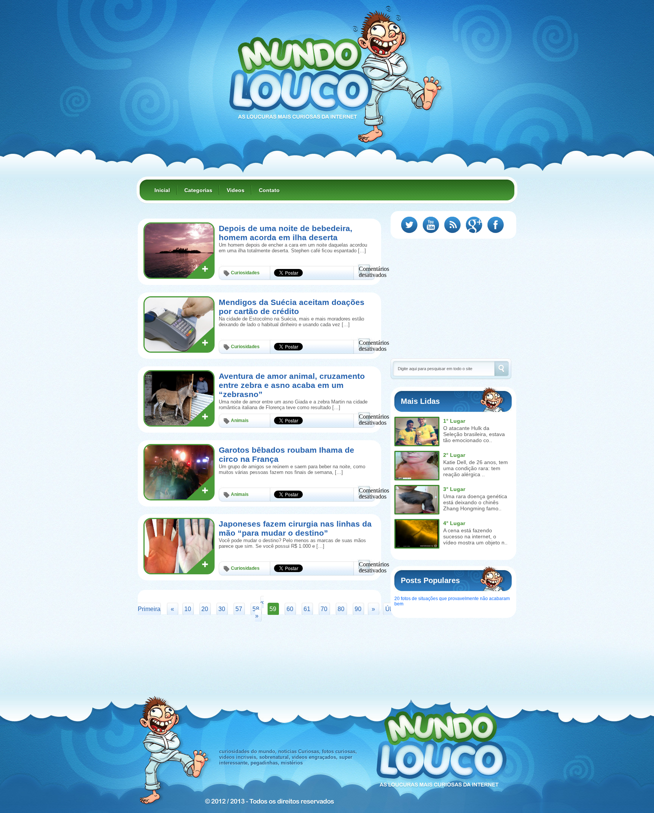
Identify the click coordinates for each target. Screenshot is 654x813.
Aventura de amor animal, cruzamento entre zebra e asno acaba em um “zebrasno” (292, 385)
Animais (240, 420)
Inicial (162, 190)
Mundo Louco (300, 73)
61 (307, 609)
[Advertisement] (454, 298)
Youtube (431, 225)
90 (358, 609)
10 (187, 609)
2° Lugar (454, 455)
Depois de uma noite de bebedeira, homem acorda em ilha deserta (285, 233)
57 (238, 609)
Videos (235, 190)
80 (341, 609)
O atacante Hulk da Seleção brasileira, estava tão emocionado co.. (474, 434)
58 (255, 609)
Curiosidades (245, 272)
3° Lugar (454, 489)
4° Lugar (454, 523)
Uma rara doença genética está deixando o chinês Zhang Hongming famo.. (475, 502)
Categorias (198, 190)
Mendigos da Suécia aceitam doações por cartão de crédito (291, 307)
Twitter (409, 225)
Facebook (495, 225)
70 (324, 609)
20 (204, 609)
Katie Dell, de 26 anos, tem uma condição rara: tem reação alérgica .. (475, 468)
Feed (452, 225)
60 (290, 609)
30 (221, 609)
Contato (269, 190)
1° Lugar (454, 421)
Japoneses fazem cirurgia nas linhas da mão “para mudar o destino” (295, 528)
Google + (474, 225)
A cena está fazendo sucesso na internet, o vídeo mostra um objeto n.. (475, 536)
